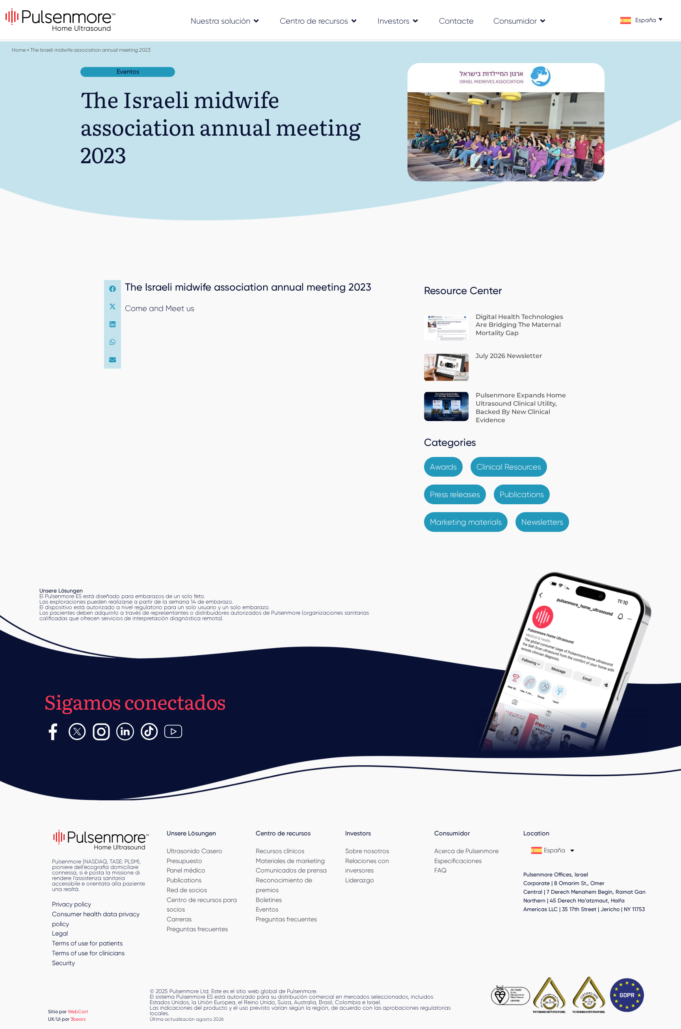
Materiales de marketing (290, 861)
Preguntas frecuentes (197, 929)
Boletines (269, 900)
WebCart (78, 1011)
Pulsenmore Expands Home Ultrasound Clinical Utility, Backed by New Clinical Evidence (521, 407)
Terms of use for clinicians (88, 953)
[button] (112, 289)
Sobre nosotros (367, 851)
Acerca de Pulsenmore (466, 851)
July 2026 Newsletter (509, 356)
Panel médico (186, 870)
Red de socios (187, 890)
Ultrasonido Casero (194, 851)
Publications (184, 880)
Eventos (267, 909)
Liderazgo (359, 880)
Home (19, 50)
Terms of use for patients (87, 943)
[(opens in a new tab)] (446, 328)
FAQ (440, 870)
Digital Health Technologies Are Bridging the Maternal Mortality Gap (519, 325)
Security (63, 963)
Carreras (179, 919)
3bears (78, 1019)
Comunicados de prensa (291, 870)
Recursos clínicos (280, 851)
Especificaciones (458, 861)
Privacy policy (71, 904)
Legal (60, 933)
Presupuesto (184, 861)
